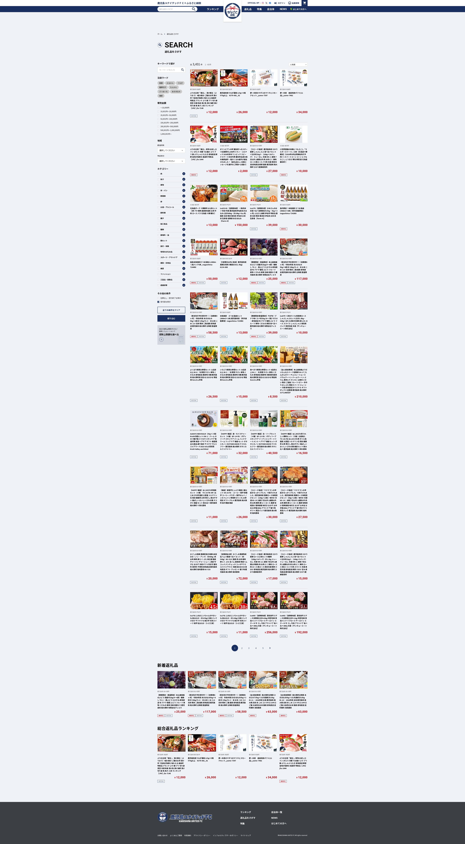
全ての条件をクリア (171, 310)
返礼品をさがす (248, 817)
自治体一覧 (276, 812)
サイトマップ (246, 835)
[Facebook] (270, 3)
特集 (259, 9)
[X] (266, 3)
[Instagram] (263, 3)
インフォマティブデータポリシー (225, 835)
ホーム (160, 34)
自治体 (270, 9)
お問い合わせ (162, 835)
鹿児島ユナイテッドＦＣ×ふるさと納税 (179, 3)
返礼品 (248, 9)
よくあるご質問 (176, 835)
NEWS (283, 9)
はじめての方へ (279, 823)
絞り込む (171, 318)
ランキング (213, 9)
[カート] (305, 3)
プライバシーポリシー (202, 835)
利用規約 (187, 835)
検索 (193, 9)
